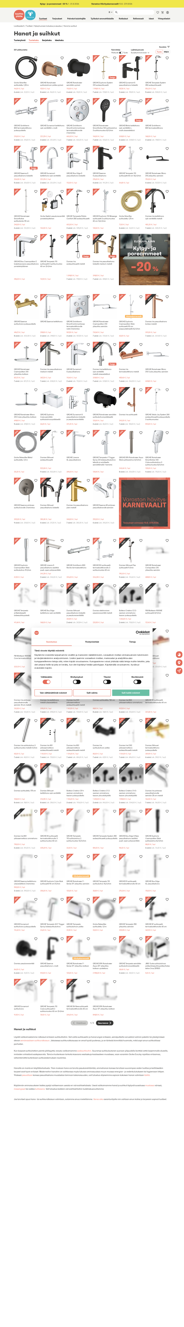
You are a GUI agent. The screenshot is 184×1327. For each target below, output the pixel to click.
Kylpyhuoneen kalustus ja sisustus (48, 26)
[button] (179, 671)
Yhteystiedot (164, 18)
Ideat (151, 18)
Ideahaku (59, 40)
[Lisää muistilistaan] (36, 58)
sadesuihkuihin (84, 1050)
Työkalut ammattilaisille (102, 18)
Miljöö (166, 52)
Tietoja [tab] (132, 642)
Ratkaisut (123, 18)
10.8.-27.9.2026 (111, 4)
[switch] (77, 682)
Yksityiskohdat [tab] (92, 642)
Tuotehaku (34, 40)
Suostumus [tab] (51, 642)
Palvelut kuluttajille (76, 18)
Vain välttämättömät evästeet (53, 692)
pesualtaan (27, 1075)
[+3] (52, 67)
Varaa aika (98, 1099)
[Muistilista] (157, 12)
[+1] (26, 67)
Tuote (159, 52)
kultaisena (40, 1089)
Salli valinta (92, 692)
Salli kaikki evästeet (131, 692)
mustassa (149, 1085)
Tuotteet (43, 18)
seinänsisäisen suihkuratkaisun (35, 1040)
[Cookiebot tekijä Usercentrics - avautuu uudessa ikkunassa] (138, 633)
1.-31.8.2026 (59, 4)
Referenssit (138, 18)
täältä (147, 1075)
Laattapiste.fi (19, 26)
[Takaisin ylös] (180, 1323)
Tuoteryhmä (19, 40)
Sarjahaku (47, 40)
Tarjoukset (57, 18)
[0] (162, 12)
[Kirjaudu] (167, 12)
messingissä (19, 1089)
